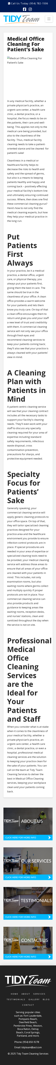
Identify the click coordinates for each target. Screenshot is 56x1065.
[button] (49, 18)
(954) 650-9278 (31, 1042)
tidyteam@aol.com (31, 1047)
